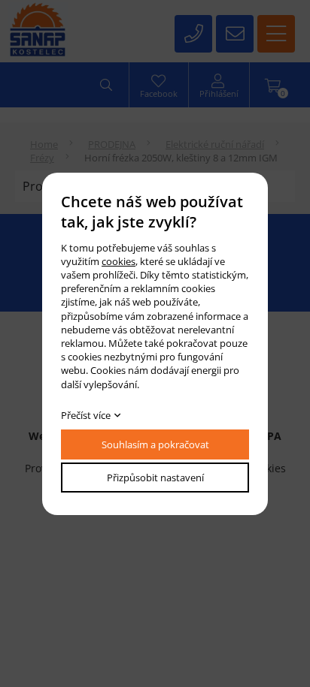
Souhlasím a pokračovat (155, 444)
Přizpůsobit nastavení (155, 477)
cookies (118, 261)
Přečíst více (86, 415)
